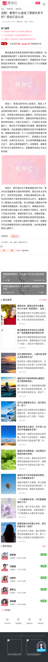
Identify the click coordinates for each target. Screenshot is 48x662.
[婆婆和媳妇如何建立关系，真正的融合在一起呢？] (8, 532)
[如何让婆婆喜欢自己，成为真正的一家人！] (8, 411)
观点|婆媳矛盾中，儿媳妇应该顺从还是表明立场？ (31, 355)
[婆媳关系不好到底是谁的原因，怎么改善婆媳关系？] (8, 484)
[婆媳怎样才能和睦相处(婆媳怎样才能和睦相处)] (8, 387)
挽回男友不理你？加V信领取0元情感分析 (18, 32)
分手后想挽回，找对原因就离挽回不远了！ (18, 35)
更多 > (44, 546)
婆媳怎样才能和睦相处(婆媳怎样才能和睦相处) (31, 379)
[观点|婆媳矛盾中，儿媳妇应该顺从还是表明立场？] (8, 363)
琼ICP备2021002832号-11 (32, 636)
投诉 (37, 3)
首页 (2, 9)
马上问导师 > (43, 300)
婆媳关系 (20, 22)
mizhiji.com (16, 636)
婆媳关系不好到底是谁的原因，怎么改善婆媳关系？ (31, 476)
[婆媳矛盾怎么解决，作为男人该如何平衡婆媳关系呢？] (8, 435)
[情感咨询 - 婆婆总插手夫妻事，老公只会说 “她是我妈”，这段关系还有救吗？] (8, 314)
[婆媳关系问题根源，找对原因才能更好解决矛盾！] (8, 460)
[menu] (44, 4)
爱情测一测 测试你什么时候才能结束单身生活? (20, 39)
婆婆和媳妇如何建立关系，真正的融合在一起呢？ (31, 525)
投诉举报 (42, 636)
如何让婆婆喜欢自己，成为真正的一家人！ (31, 404)
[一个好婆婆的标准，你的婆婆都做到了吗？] (8, 508)
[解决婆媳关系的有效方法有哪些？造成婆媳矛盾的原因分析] (8, 339)
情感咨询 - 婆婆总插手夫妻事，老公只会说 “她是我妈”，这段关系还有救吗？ (31, 307)
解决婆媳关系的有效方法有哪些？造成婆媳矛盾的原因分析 (30, 331)
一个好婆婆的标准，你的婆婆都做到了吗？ (31, 500)
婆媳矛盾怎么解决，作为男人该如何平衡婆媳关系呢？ (31, 428)
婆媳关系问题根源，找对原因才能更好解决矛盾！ (31, 452)
